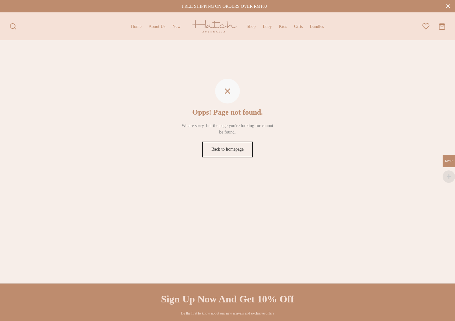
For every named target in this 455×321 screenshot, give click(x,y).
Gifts (298, 26)
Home (136, 26)
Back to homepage (227, 149)
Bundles (317, 26)
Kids (283, 26)
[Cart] (442, 26)
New (176, 26)
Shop (251, 26)
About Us (157, 26)
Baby (267, 26)
